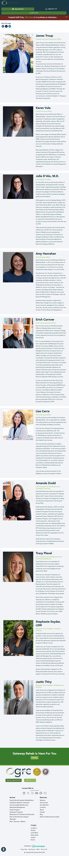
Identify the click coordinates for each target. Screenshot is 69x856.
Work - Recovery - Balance (17, 821)
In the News (34, 833)
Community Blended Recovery (19, 805)
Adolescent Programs (16, 812)
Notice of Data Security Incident (49, 817)
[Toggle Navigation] (66, 3)
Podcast (42, 812)
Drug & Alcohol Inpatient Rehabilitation (22, 800)
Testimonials (34, 835)
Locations (43, 807)
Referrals (42, 800)
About (42, 810)
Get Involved (44, 802)
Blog (41, 814)
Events (33, 840)
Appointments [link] (19, 9)
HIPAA (37, 849)
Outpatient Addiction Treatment (19, 802)
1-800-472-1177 (52, 9)
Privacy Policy (24, 849)
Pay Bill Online (34, 13)
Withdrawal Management (17, 807)
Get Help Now (44, 805)
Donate (33, 830)
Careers (33, 837)
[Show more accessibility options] (3, 849)
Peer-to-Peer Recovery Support (19, 817)
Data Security (31, 849)
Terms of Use (44, 849)
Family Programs (15, 810)
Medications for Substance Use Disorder (22, 814)
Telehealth (13, 819)
